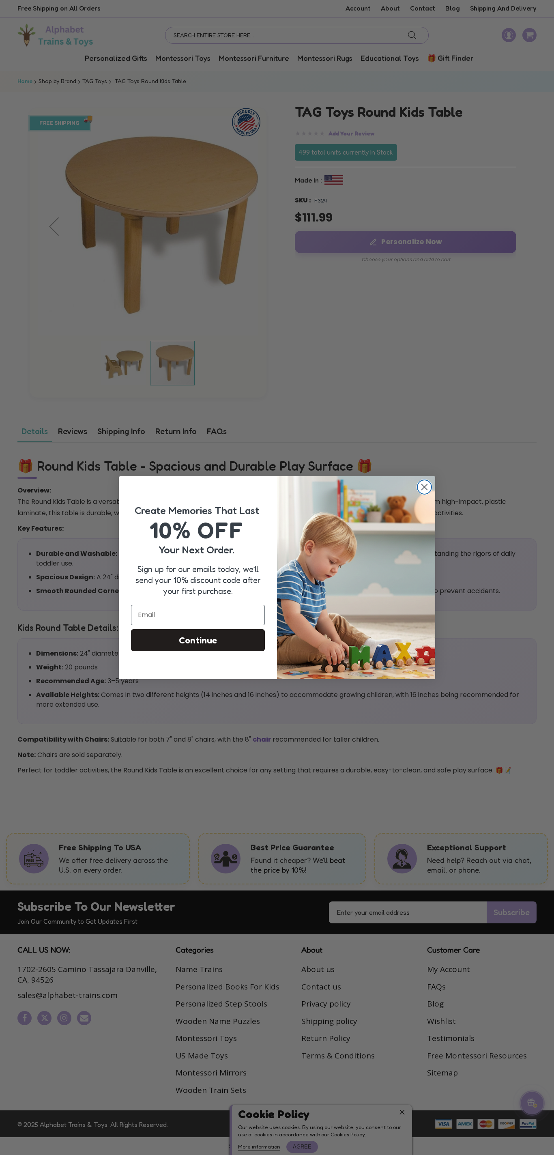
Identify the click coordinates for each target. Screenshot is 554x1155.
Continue (198, 640)
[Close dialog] (424, 487)
